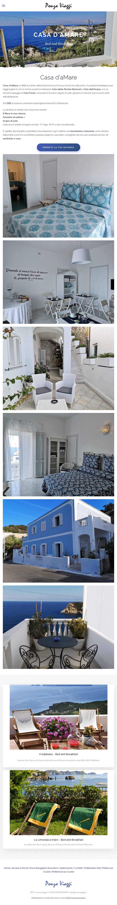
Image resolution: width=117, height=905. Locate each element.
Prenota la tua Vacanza (58, 147)
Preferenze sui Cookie (63, 871)
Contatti (78, 868)
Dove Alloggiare (38, 868)
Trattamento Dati (92, 868)
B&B (9, 103)
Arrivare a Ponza (20, 868)
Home (7, 868)
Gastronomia (65, 868)
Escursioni (53, 868)
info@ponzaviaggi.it (78, 892)
